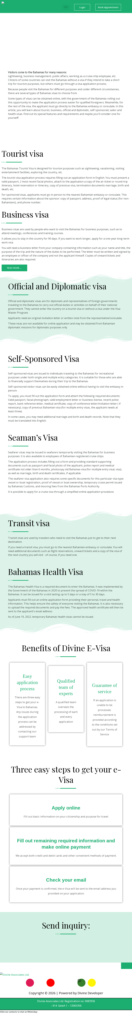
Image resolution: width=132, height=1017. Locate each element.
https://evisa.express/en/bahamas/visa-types (35, 123)
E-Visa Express (17, 128)
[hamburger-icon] (65, 7)
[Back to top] (126, 966)
